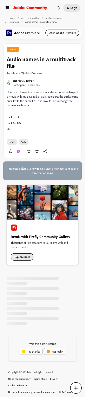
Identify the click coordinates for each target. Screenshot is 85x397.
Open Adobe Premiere (62, 32)
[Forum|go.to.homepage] (30, 8)
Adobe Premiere (53, 18)
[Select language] (58, 8)
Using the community (19, 378)
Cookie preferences (18, 385)
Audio (23, 141)
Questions (14, 21)
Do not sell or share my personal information (31, 392)
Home (12, 18)
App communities (30, 18)
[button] (7, 9)
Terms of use (40, 378)
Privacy (54, 378)
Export (12, 141)
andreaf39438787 (23, 80)
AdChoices (67, 392)
